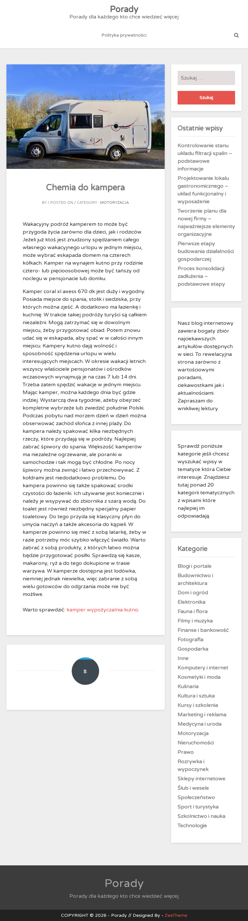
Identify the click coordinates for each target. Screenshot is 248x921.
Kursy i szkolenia (198, 705)
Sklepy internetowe (201, 778)
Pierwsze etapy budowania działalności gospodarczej (206, 251)
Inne (183, 658)
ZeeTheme (176, 915)
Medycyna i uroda (200, 724)
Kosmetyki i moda (199, 677)
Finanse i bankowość (203, 630)
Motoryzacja (114, 203)
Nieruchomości (196, 743)
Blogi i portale (195, 566)
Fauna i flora (193, 611)
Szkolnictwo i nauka (201, 816)
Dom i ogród (193, 592)
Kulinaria (188, 686)
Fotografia (190, 639)
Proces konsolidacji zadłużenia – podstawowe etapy (201, 276)
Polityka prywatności (124, 35)
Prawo (186, 752)
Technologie (192, 825)
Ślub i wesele (193, 788)
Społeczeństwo (196, 797)
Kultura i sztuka (196, 696)
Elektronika (191, 602)
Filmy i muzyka (195, 621)
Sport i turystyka (198, 807)
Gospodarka (193, 649)
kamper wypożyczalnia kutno (102, 610)
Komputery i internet (203, 667)
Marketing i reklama (202, 714)
